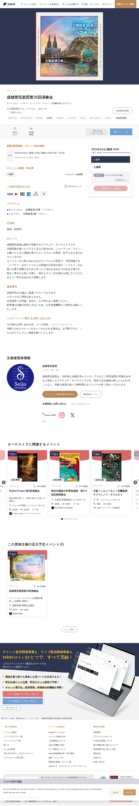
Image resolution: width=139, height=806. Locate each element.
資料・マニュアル (56, 757)
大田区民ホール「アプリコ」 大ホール (44, 801)
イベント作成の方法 (57, 736)
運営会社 (97, 753)
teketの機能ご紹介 (56, 745)
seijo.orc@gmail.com (61, 324)
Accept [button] (129, 792)
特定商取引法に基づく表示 (104, 749)
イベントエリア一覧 (12, 740)
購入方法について (75, 186)
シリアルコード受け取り (14, 757)
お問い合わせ (99, 762)
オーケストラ (25, 90)
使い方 (6, 745)
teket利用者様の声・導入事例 (61, 753)
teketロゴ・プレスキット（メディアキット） (67, 766)
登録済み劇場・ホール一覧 (59, 762)
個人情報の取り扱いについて (105, 745)
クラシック (12, 90)
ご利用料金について (57, 740)
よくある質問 (9, 749)
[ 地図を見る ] (16, 112)
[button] (62, 519)
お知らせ (97, 757)
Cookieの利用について (103, 740)
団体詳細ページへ (90, 394)
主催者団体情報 (122, 110)
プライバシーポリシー (102, 736)
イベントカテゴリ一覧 (13, 736)
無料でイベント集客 (125, 4)
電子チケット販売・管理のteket (13, 718)
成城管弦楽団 (49, 365)
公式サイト (49, 416)
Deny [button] (115, 792)
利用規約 (97, 732)
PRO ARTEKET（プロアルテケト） (19, 753)
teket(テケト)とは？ (57, 732)
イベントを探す (10, 732)
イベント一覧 (33, 718)
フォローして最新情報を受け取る (60, 394)
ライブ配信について (57, 749)
